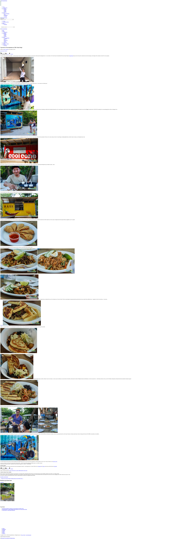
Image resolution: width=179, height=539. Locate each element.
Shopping (5, 42)
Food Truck (13, 470)
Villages (5, 36)
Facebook (55, 466)
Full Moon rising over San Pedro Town (17, 478)
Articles (3, 31)
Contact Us (4, 23)
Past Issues (5, 7)
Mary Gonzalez (6, 49)
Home (3, 30)
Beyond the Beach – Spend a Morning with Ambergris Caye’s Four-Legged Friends (14, 509)
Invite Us (3, 532)
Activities (5, 16)
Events (3, 22)
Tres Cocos (25, 470)
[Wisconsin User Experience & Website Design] (7, 538)
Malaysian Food (21, 470)
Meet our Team (6, 43)
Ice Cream (16, 470)
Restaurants (6, 15)
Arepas (10, 470)
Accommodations (6, 13)
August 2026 (2, 482)
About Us (3, 21)
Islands (5, 10)
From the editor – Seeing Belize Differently (8, 510)
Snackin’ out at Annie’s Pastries (5, 478)
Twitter (43, 466)
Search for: (2, 19)
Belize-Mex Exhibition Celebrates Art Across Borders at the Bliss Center (13, 508)
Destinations (4, 8)
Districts (5, 9)
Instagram (39, 466)
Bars (4, 14)
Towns (5, 11)
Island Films (71, 55)
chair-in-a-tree (55, 461)
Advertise (5, 24)
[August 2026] (89, 492)
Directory (3, 12)
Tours (5, 41)
